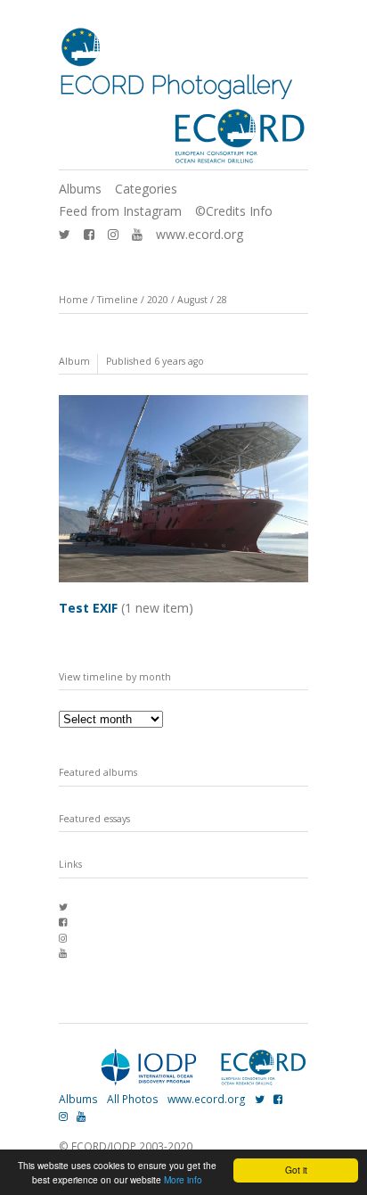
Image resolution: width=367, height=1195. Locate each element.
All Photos (133, 1099)
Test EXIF (126, 607)
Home (73, 299)
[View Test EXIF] (183, 583)
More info (183, 1179)
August (192, 299)
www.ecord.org (199, 234)
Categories (146, 188)
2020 (157, 299)
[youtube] (137, 234)
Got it (296, 1169)
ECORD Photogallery (175, 85)
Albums (80, 188)
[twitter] (64, 234)
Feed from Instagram (120, 210)
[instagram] (113, 234)
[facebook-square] (89, 234)
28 (221, 299)
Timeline (117, 299)
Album (74, 361)
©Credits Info (234, 210)
